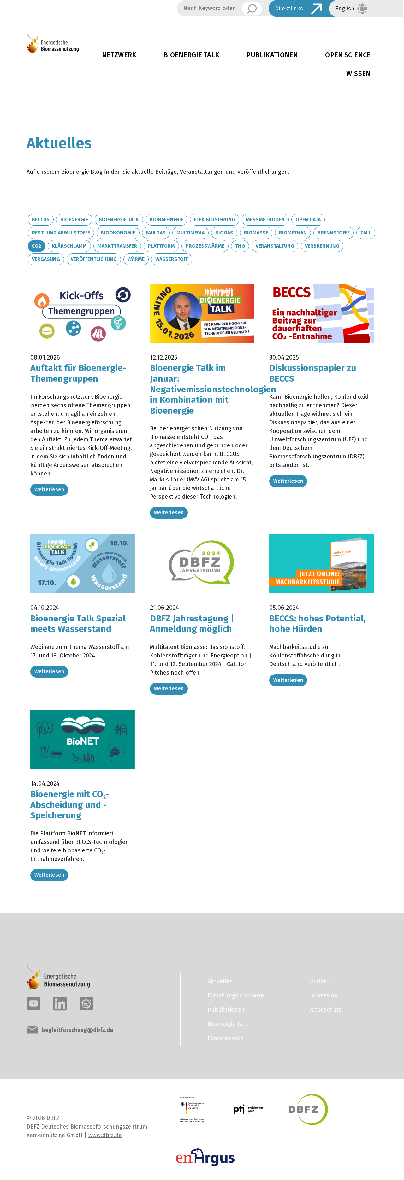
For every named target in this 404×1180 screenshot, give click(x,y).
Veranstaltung (275, 246)
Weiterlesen (49, 490)
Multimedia (190, 233)
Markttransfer (117, 246)
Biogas (224, 233)
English (344, 8)
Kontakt (318, 981)
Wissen (358, 74)
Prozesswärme (205, 246)
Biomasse (256, 233)
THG (240, 246)
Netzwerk (119, 55)
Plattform (161, 246)
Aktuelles (220, 981)
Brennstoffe (334, 233)
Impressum (323, 995)
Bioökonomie (118, 233)
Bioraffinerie (166, 219)
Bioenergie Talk (191, 55)
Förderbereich (226, 1038)
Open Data (308, 219)
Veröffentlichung (94, 259)
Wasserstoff (171, 259)
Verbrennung (322, 246)
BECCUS (41, 219)
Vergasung (46, 259)
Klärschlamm (69, 246)
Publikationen (272, 55)
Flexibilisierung (214, 219)
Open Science (348, 55)
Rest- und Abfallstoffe (61, 233)
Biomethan (293, 233)
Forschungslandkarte (236, 995)
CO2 (36, 246)
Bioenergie (74, 219)
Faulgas (156, 233)
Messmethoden (265, 219)
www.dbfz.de (105, 1135)
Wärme (136, 259)
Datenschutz (324, 1009)
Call (365, 233)
